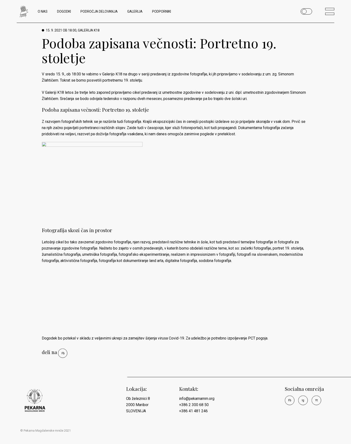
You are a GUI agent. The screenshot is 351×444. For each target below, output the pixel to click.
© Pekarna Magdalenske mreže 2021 (45, 430)
